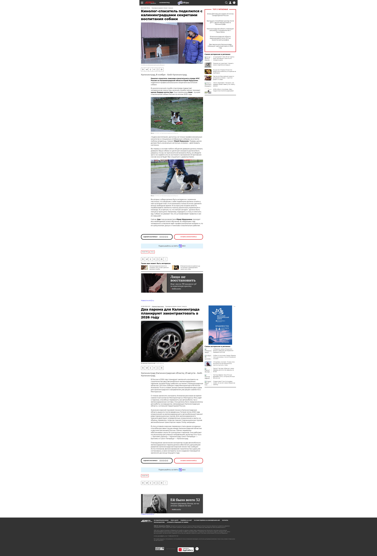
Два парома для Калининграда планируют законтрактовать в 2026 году (220, 46)
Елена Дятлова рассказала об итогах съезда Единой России (220, 14)
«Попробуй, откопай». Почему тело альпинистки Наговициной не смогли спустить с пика (224, 363)
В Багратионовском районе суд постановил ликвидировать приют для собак (190, 267)
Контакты (225, 520)
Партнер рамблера (170, 548)
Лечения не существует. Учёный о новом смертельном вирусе (223, 64)
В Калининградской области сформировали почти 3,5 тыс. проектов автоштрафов (220, 38)
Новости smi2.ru (147, 300)
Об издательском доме (161, 520)
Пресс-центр (174, 520)
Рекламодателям (159, 522)
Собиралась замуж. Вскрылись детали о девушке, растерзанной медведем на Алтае (223, 350)
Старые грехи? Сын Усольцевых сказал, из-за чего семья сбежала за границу (224, 383)
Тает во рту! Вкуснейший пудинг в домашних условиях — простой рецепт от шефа (223, 78)
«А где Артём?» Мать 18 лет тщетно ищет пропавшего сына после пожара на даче (223, 58)
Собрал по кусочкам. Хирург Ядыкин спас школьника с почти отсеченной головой (224, 357)
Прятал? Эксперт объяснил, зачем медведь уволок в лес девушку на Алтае (223, 370)
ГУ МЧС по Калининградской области (152, 65)
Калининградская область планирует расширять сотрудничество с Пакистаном (220, 30)
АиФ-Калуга (160, 363)
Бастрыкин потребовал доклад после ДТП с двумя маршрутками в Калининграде (220, 22)
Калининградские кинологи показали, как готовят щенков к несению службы (159, 267)
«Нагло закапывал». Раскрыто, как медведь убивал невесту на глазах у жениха (224, 84)
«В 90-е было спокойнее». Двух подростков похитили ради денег (223, 90)
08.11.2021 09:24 (145, 8)
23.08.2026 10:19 (145, 306)
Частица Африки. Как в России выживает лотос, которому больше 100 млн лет (224, 376)
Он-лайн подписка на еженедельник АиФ (207, 520)
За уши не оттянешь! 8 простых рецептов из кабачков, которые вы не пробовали (224, 71)
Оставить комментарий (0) (188, 236)
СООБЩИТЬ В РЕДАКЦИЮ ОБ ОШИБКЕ (177, 522)
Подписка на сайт (186, 520)
